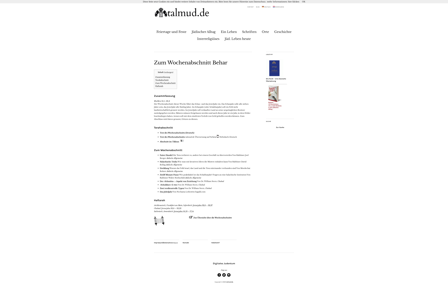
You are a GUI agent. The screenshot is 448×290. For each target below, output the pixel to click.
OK (303, 1)
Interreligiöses (208, 39)
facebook (219, 276)
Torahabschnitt (162, 80)
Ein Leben (229, 32)
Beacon (175, 243)
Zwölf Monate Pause (169, 175)
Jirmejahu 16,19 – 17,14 (184, 211)
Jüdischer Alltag (204, 32)
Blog (258, 7)
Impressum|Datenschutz (163, 243)
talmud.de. (229, 282)
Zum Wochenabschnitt (165, 83)
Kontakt (250, 7)
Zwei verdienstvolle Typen (172, 188)
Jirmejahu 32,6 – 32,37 (203, 205)
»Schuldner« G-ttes (168, 185)
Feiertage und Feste (171, 32)
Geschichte (283, 32)
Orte (265, 32)
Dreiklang (164, 168)
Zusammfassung (162, 77)
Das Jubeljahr (166, 192)
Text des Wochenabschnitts (172, 137)
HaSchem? (215, 243)
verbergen (168, 72)
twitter (224, 276)
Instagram (229, 276)
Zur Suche (280, 127)
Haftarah (159, 86)
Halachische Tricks (168, 162)
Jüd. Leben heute (238, 39)
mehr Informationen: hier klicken (283, 1)
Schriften (249, 32)
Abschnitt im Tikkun (169, 142)
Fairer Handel (166, 155)
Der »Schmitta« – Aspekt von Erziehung (178, 181)
